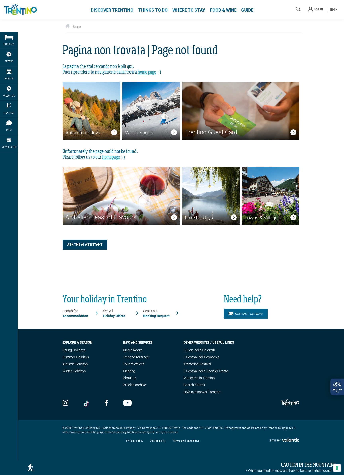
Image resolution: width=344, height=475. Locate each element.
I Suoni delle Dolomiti (199, 350)
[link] (114, 133)
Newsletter (9, 147)
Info (9, 130)
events (9, 78)
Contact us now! (249, 314)
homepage (111, 157)
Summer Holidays (76, 357)
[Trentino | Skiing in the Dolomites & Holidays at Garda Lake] (20, 10)
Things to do (153, 10)
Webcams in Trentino (199, 378)
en (333, 9)
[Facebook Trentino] (106, 403)
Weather (8, 112)
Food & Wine (223, 10)
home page (147, 72)
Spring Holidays (74, 350)
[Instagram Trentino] (65, 403)
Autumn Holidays (75, 364)
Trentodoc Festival (197, 364)
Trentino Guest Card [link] (211, 132)
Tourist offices (134, 364)
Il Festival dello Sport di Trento (206, 371)
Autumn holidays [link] (82, 133)
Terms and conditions (186, 440)
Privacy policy (134, 440)
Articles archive (134, 385)
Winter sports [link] (139, 133)
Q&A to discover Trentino (202, 392)
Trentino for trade (136, 357)
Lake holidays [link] (199, 218)
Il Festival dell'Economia (201, 357)
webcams (9, 95)
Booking (9, 44)
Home (76, 26)
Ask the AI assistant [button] (84, 244)
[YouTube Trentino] (127, 403)
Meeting (129, 371)
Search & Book (194, 385)
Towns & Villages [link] (262, 218)
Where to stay (188, 10)
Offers (9, 61)
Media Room (132, 350)
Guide (247, 10)
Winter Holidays (74, 371)
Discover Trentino (112, 10)
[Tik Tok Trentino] (87, 403)
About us (129, 378)
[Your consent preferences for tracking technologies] (337, 468)
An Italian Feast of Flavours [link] (100, 217)
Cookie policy (158, 440)
